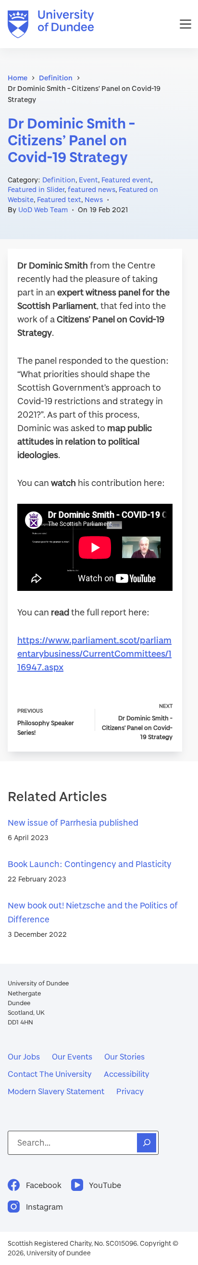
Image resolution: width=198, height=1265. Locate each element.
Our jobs (24, 1056)
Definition (58, 179)
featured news (91, 189)
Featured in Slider (36, 189)
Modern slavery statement (56, 1091)
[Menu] (185, 24)
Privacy (130, 1091)
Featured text (59, 199)
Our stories (124, 1056)
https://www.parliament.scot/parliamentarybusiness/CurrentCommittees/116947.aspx (94, 653)
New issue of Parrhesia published (73, 822)
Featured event (126, 179)
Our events (72, 1056)
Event (88, 179)
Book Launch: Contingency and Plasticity (90, 863)
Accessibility (126, 1074)
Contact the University (50, 1074)
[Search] (146, 1142)
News (94, 199)
